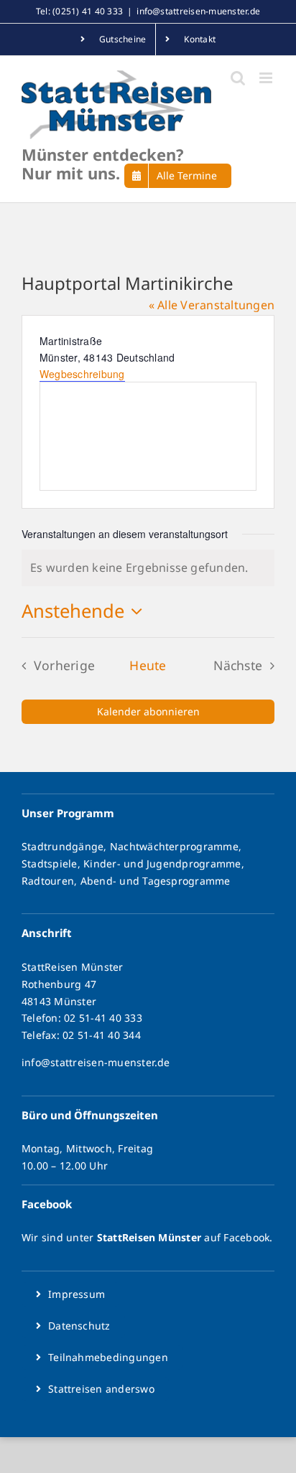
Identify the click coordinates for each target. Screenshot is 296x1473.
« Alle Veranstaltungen (211, 305)
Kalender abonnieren (148, 712)
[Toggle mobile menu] (266, 77)
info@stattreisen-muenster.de (198, 11)
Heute (147, 665)
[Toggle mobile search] (238, 77)
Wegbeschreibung (82, 374)
